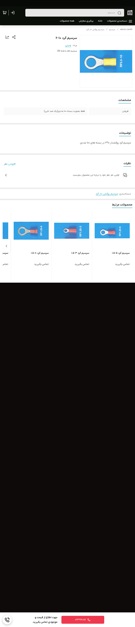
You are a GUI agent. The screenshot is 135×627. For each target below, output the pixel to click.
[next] (6, 246)
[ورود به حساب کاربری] (13, 12)
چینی (68, 45)
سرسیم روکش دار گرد (95, 29)
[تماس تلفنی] (7, 619)
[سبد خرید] (5, 13)
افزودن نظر (10, 164)
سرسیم (112, 29)
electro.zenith (126, 29)
